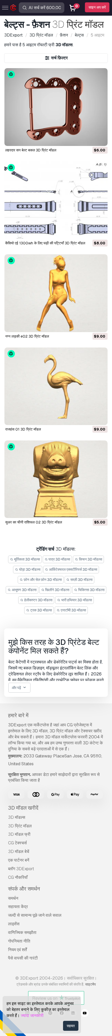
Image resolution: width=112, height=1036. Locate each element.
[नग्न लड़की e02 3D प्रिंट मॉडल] (56, 293)
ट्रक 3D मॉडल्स (40, 610)
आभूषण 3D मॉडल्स (23, 589)
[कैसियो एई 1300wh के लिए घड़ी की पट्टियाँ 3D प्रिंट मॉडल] (56, 200)
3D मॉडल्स (16, 817)
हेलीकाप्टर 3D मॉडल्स (37, 600)
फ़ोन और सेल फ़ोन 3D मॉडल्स (42, 579)
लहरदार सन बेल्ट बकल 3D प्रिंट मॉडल (30, 150)
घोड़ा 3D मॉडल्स (29, 569)
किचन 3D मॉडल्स (90, 559)
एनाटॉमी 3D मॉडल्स (73, 610)
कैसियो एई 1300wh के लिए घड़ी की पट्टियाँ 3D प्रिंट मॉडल (45, 243)
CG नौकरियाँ (18, 877)
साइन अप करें (97, 7)
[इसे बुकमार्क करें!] (100, 138)
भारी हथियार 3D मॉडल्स (76, 600)
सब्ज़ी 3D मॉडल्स (81, 579)
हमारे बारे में (18, 715)
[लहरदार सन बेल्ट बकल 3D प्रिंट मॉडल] (56, 107)
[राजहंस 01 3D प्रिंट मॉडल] (56, 386)
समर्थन (13, 898)
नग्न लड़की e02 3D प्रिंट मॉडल (27, 336)
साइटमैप (90, 984)
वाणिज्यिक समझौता (22, 932)
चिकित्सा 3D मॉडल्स (90, 589)
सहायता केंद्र (18, 906)
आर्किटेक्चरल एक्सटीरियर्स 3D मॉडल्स (72, 569)
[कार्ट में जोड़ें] (89, 138)
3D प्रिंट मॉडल (20, 826)
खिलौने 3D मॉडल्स (56, 589)
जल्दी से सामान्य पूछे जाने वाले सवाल (34, 915)
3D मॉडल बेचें (18, 851)
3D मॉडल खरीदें (23, 807)
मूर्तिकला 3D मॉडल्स (26, 559)
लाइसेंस (14, 924)
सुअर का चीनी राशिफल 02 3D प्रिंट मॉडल (33, 522)
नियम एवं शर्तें (17, 949)
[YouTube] (84, 1014)
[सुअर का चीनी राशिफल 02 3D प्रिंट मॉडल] (56, 479)
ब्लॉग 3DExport (21, 869)
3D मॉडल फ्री (19, 834)
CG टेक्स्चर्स (17, 843)
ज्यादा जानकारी (32, 1015)
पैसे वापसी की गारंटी (23, 958)
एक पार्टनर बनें (18, 860)
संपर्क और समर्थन (24, 888)
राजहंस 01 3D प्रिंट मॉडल (23, 429)
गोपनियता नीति (19, 941)
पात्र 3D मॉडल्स (59, 559)
